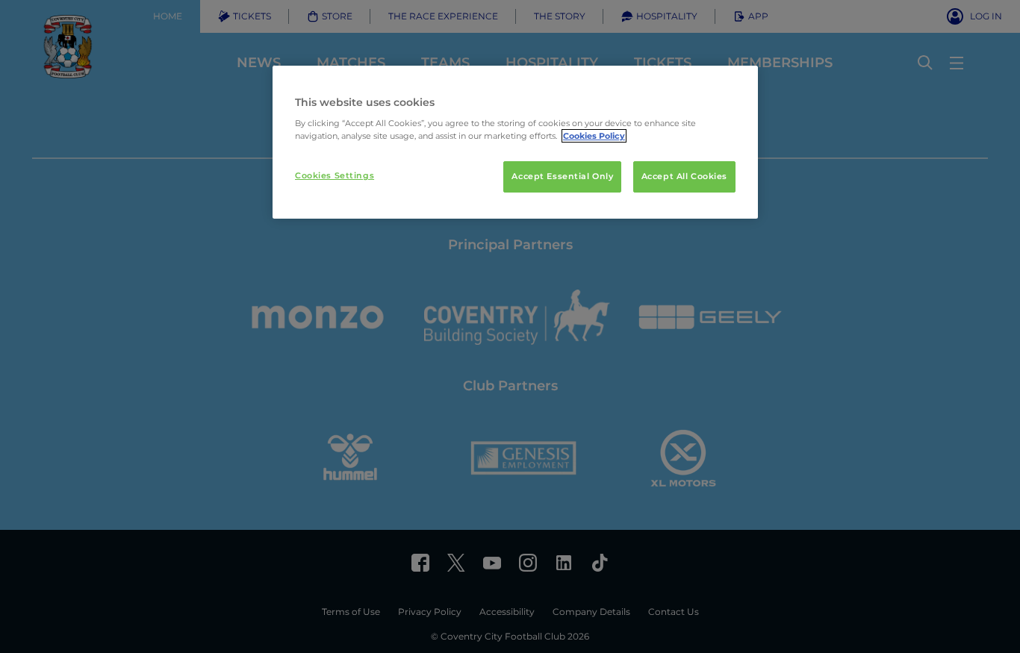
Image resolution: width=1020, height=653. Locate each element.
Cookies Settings (334, 175)
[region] (515, 142)
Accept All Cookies (684, 176)
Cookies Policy (594, 136)
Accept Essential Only (562, 176)
